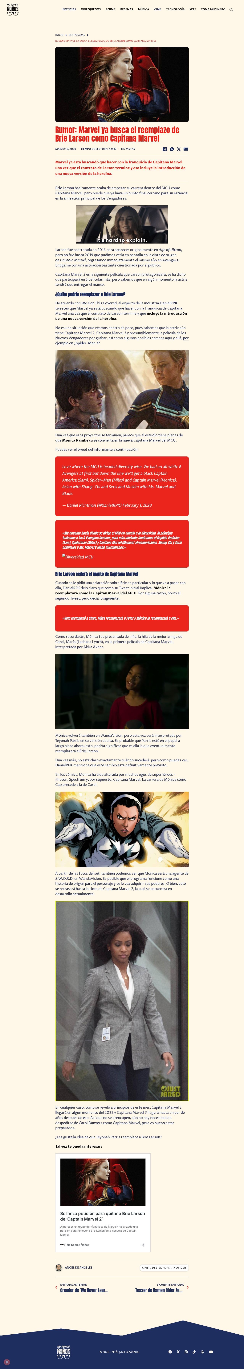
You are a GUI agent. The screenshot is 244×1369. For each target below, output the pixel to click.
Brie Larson (64, 188)
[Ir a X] (180, 1352)
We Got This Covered (99, 303)
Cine (157, 9)
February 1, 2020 (137, 505)
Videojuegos (91, 9)
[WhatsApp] (172, 149)
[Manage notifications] (7, 1362)
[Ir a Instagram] (188, 1352)
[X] (179, 149)
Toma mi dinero (213, 9)
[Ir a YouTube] (212, 1352)
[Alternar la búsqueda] (231, 9)
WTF (193, 9)
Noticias (69, 9)
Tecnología (175, 9)
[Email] (186, 149)
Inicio (59, 35)
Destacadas (76, 35)
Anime (110, 9)
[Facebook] (165, 149)
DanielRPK (168, 303)
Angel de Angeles (78, 1268)
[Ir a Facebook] (172, 1352)
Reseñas (126, 9)
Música (143, 9)
